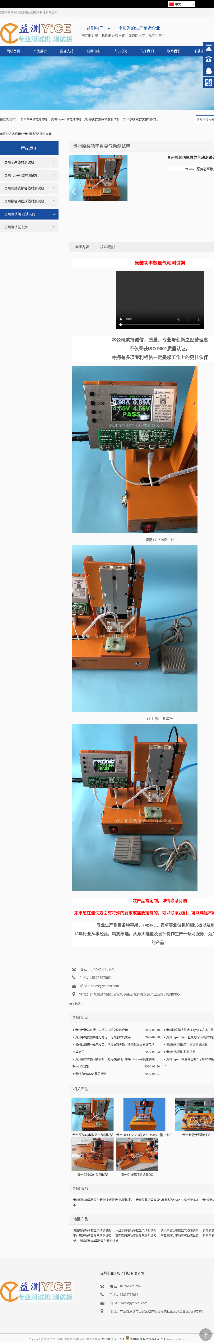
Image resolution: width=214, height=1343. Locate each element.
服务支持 (67, 51)
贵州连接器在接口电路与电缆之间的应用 (101, 1030)
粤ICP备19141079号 (113, 1339)
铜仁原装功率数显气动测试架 (92, 1235)
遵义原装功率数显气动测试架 (179, 1230)
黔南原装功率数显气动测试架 (99, 1240)
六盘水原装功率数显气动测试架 (135, 1230)
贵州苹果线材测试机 (34, 119)
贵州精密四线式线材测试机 (140, 119)
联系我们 (174, 51)
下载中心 (200, 51)
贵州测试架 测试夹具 (37, 133)
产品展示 (40, 51)
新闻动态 (93, 51)
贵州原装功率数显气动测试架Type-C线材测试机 (167, 1199)
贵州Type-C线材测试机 (66, 119)
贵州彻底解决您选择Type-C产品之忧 (190, 1030)
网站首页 (13, 51)
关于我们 (147, 51)
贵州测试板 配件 (16, 227)
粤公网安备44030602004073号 (148, 1339)
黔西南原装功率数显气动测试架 (135, 1235)
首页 (3, 133)
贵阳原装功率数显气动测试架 (92, 1230)
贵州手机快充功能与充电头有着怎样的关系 (103, 1037)
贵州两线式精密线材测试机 (101, 119)
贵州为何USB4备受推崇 (90, 1073)
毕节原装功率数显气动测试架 (179, 1235)
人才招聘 (120, 51)
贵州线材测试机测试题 (180, 1051)
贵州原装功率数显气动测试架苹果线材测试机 (102, 1199)
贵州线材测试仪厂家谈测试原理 (186, 1044)
